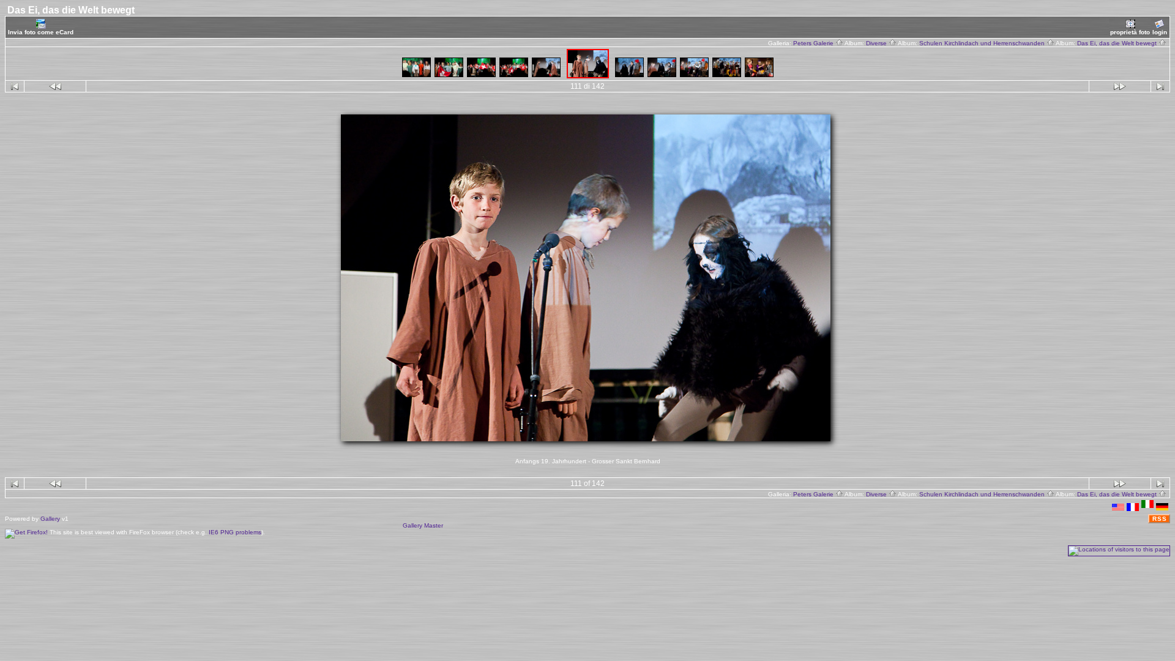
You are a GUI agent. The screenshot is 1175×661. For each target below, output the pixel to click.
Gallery (50, 518)
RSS (1159, 518)
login (1159, 32)
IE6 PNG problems (235, 532)
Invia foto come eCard (40, 32)
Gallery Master (423, 525)
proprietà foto (1130, 32)
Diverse (877, 43)
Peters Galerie (814, 43)
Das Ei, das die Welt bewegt (1117, 43)
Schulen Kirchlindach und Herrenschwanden (982, 43)
